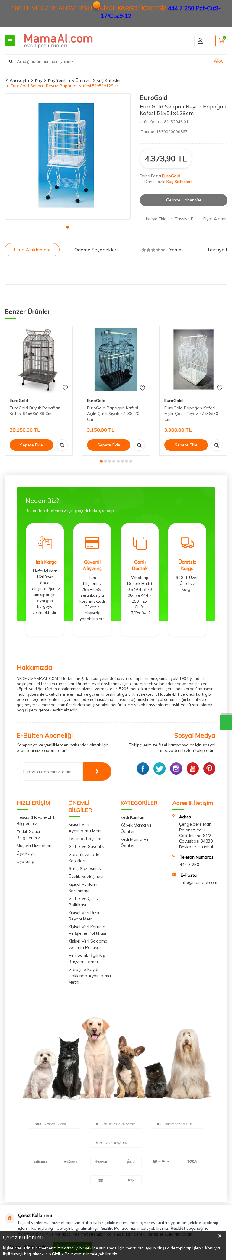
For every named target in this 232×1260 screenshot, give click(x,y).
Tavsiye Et (185, 218)
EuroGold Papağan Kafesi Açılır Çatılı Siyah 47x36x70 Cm (113, 413)
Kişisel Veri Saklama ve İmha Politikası (88, 944)
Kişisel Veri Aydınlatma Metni (86, 827)
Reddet (178, 1228)
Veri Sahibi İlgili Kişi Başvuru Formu (87, 958)
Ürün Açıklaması (32, 250)
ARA (218, 61)
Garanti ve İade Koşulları (84, 857)
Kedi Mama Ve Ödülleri (135, 842)
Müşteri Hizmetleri (34, 845)
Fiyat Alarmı (214, 218)
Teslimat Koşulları (86, 838)
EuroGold (154, 98)
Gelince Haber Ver (183, 200)
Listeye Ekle (155, 218)
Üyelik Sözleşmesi (86, 876)
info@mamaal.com (199, 882)
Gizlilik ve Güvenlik (86, 846)
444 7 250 (189, 864)
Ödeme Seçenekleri (96, 250)
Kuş (38, 80)
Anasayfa (19, 80)
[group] (67, 156)
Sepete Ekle (31, 445)
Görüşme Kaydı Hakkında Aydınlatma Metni (90, 976)
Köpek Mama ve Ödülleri (136, 828)
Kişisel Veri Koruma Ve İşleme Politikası (87, 930)
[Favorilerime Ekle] (65, 388)
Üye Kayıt (26, 853)
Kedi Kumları (132, 817)
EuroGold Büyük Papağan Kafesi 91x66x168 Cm (35, 410)
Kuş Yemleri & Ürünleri (69, 80)
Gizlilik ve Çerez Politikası (84, 901)
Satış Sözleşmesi (85, 868)
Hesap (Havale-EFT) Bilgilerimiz (36, 820)
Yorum (176, 250)
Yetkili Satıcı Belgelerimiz (28, 834)
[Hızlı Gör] (62, 445)
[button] (67, 227)
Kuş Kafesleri (109, 80)
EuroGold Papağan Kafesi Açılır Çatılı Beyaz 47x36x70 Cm (191, 413)
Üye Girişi (26, 861)
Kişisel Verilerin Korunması (83, 887)
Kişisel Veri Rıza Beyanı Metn (84, 916)
